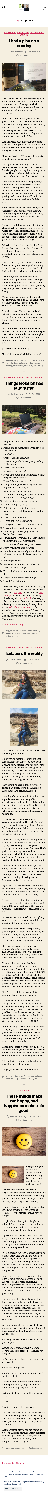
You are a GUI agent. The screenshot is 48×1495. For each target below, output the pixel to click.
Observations (37, 32)
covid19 (13, 631)
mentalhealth (11, 1078)
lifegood (24, 1448)
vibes (40, 1448)
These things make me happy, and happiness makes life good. (24, 1103)
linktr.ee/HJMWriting (12, 624)
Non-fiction (23, 32)
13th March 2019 (34, 1116)
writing (40, 366)
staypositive (18, 366)
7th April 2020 (34, 394)
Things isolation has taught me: (24, 386)
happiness (33, 360)
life (7, 363)
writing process (12, 636)
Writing (24, 35)
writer (37, 1078)
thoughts (32, 366)
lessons (41, 360)
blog (17, 360)
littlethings (13, 363)
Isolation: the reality (24, 653)
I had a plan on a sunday (24, 43)
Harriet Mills (18, 52)
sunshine (31, 633)
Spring (23, 633)
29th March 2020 (34, 659)
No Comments (25, 55)
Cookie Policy (17, 1484)
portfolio (18, 592)
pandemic (10, 633)
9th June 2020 (35, 52)
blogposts (24, 360)
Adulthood (10, 32)
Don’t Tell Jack (24, 598)
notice (30, 363)
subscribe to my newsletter (21, 607)
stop (26, 366)
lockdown (23, 363)
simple (17, 633)
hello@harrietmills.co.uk (13, 1463)
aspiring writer (11, 1076)
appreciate (10, 360)
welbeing (30, 1078)
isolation (36, 631)
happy (29, 631)
